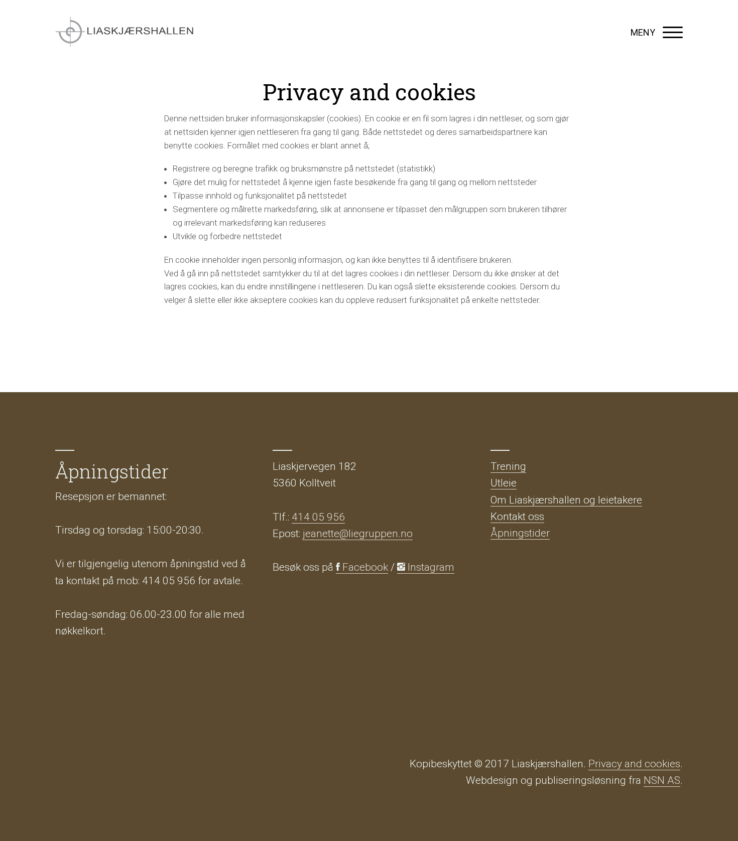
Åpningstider (520, 533)
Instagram (429, 567)
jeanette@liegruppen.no (358, 534)
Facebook (364, 567)
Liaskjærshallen (124, 32)
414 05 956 (318, 517)
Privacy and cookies (634, 764)
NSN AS (662, 780)
